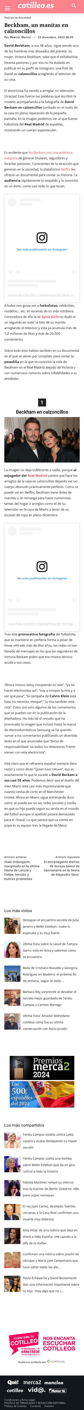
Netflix (65, 169)
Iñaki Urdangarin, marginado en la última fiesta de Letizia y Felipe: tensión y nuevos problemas (22, 870)
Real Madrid (37, 475)
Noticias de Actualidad (17, 17)
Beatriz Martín (20, 37)
